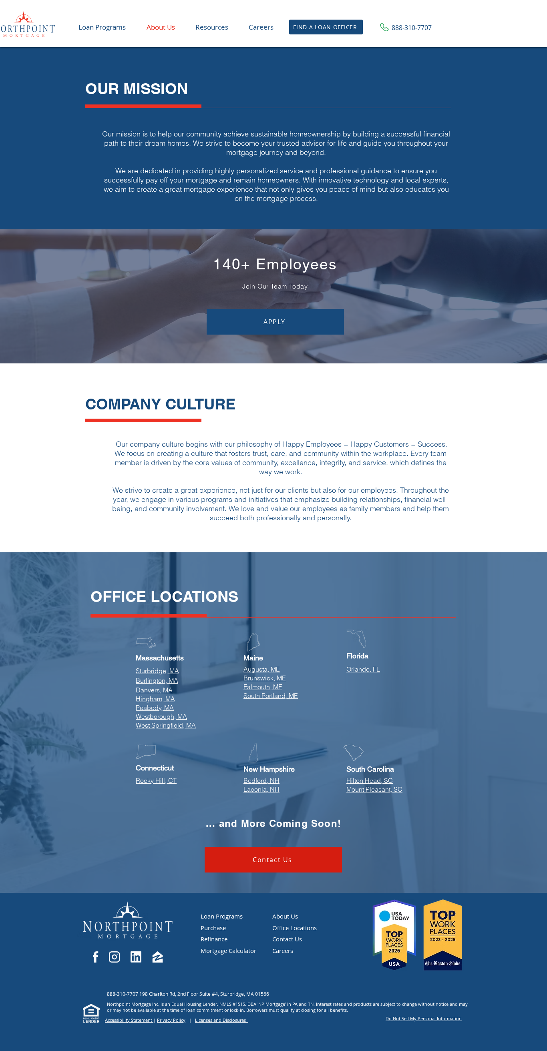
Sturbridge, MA (157, 671)
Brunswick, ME (264, 678)
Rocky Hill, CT (156, 780)
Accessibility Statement (129, 1020)
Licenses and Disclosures (221, 1020)
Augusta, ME (261, 669)
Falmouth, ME (262, 687)
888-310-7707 (123, 994)
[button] (211, 27)
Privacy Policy (171, 1020)
